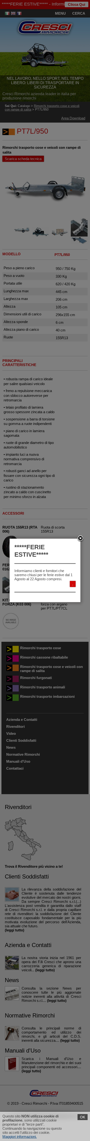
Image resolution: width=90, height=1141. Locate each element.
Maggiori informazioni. (19, 1137)
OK (82, 1117)
